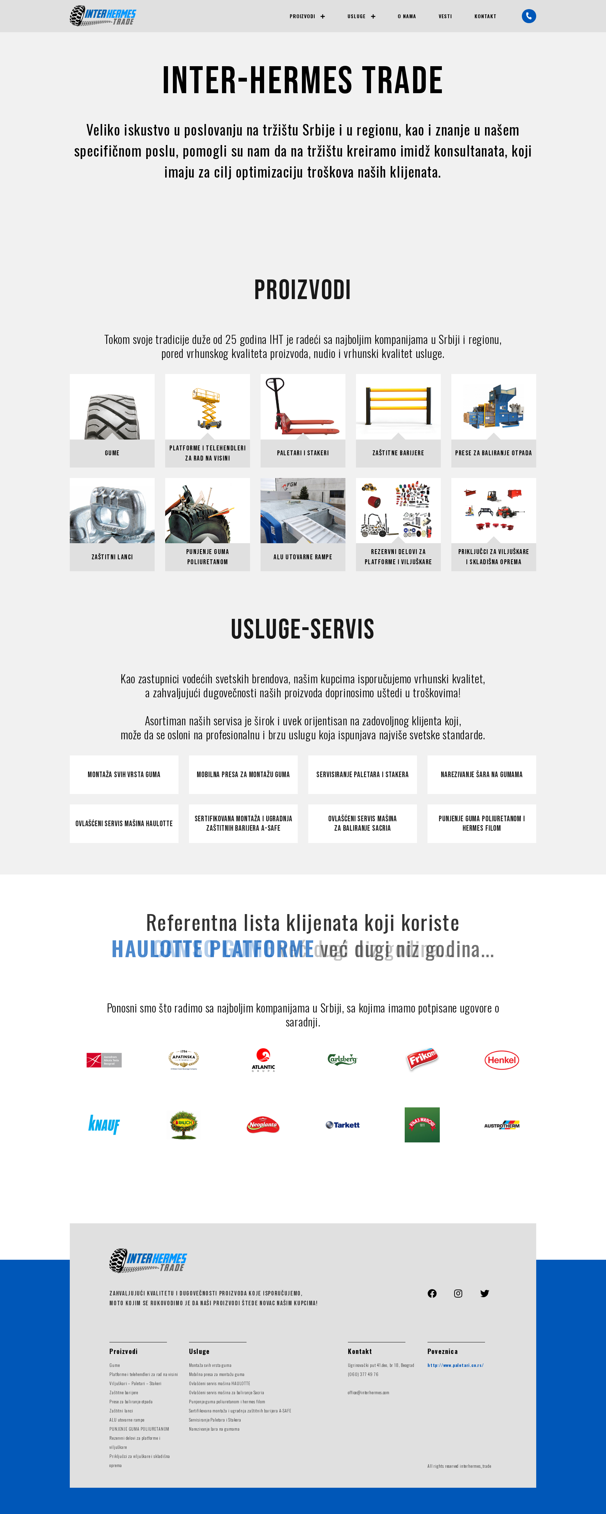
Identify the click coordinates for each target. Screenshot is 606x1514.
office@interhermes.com (369, 1392)
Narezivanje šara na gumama (482, 775)
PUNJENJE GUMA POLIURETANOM (139, 1429)
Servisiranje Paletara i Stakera (215, 1420)
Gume (114, 1365)
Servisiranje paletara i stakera (362, 775)
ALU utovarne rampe (126, 1420)
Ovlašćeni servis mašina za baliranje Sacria (362, 823)
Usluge (357, 16)
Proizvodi (302, 16)
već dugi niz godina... (302, 947)
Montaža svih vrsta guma (124, 775)
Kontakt (485, 16)
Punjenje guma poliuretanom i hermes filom (482, 823)
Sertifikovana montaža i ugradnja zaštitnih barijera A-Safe (243, 823)
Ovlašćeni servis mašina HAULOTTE (219, 1383)
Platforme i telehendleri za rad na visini (143, 1374)
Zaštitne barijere (123, 1392)
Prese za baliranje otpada (131, 1401)
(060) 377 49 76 (363, 1374)
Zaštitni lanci (121, 1410)
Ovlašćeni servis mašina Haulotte (124, 824)
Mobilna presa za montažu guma (243, 775)
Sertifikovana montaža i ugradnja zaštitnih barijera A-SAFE (240, 1410)
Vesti (445, 16)
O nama (407, 16)
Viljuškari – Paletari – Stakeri (135, 1383)
